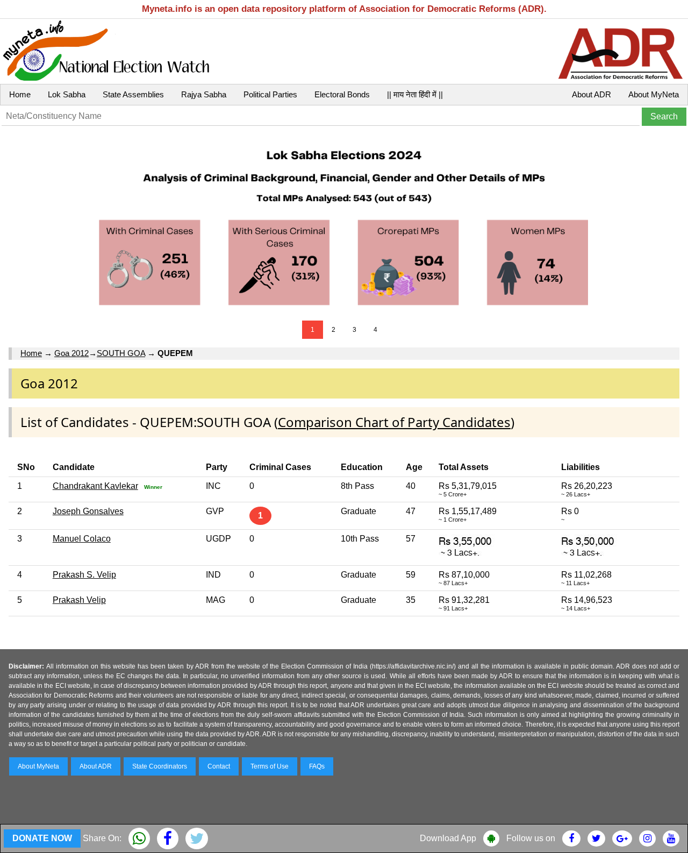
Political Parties (270, 94)
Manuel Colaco (82, 538)
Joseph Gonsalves (88, 511)
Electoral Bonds (342, 94)
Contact (218, 766)
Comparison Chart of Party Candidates (394, 422)
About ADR (591, 94)
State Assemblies (133, 94)
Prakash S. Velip (84, 574)
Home (20, 94)
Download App (448, 838)
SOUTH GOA (121, 353)
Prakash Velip (79, 600)
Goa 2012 (71, 353)
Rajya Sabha (203, 94)
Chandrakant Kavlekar (95, 486)
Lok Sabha (66, 94)
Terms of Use (269, 766)
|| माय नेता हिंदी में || (415, 94)
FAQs (317, 766)
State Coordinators (159, 766)
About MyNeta (653, 94)
